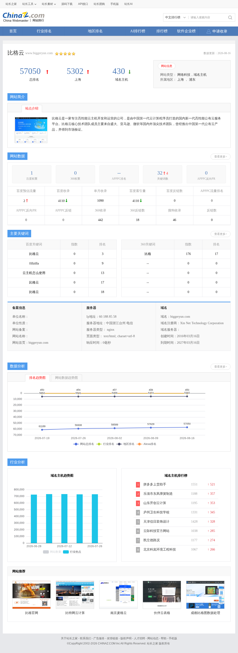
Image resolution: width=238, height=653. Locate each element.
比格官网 (31, 613)
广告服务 (99, 638)
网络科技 (183, 74)
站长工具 (27, 4)
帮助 (163, 638)
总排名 (34, 79)
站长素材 (47, 4)
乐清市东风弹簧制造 (158, 493)
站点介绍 (31, 108)
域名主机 (121, 79)
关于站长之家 (69, 638)
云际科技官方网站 (156, 531)
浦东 (192, 79)
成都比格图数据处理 (205, 613)
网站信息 (166, 66)
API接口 (83, 4)
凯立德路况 (151, 540)
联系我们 (85, 638)
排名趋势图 (37, 377)
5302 (75, 71)
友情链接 (112, 638)
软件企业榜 (186, 31)
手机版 (173, 638)
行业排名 (44, 31)
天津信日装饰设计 (156, 521)
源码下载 (67, 4)
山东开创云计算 (154, 503)
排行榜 (162, 31)
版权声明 (126, 638)
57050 (31, 71)
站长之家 (11, 4)
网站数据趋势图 (66, 377)
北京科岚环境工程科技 (159, 549)
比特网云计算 (75, 613)
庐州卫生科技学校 (156, 512)
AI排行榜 (137, 31)
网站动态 (153, 638)
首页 (13, 31)
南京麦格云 (118, 613)
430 (118, 71)
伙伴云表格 (162, 613)
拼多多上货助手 (154, 484)
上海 (78, 79)
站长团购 (99, 4)
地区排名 (95, 31)
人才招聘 (139, 638)
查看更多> (220, 156)
